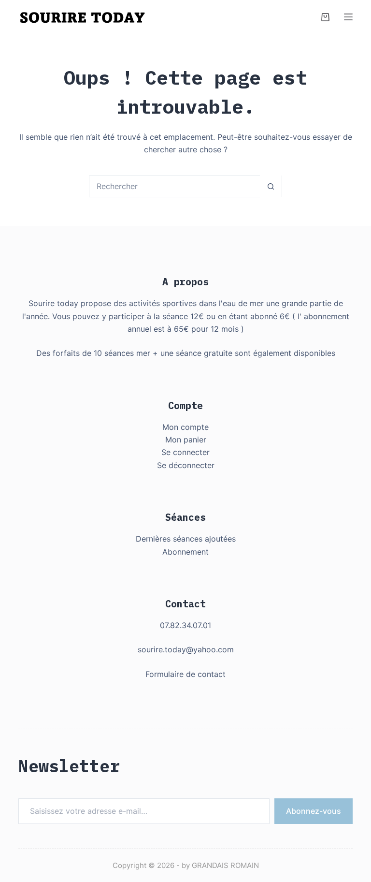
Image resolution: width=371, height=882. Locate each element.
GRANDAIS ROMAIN (225, 865)
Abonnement (185, 552)
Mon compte (185, 427)
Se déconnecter (185, 465)
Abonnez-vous (313, 811)
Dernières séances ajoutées (186, 539)
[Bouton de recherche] (271, 186)
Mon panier (185, 439)
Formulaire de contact (185, 674)
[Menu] (348, 17)
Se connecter (185, 452)
